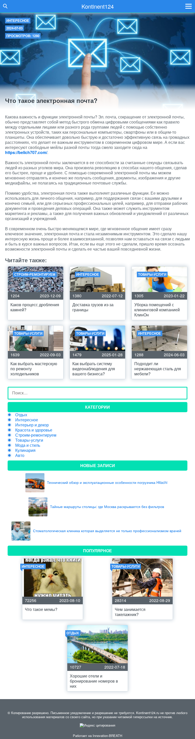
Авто (19, 455)
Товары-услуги (29, 440)
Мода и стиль (27, 445)
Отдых (21, 415)
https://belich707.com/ (26, 152)
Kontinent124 (98, 6)
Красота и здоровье (33, 430)
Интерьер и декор (32, 425)
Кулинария (25, 450)
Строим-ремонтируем (35, 435)
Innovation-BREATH (107, 735)
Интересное (17, 20)
